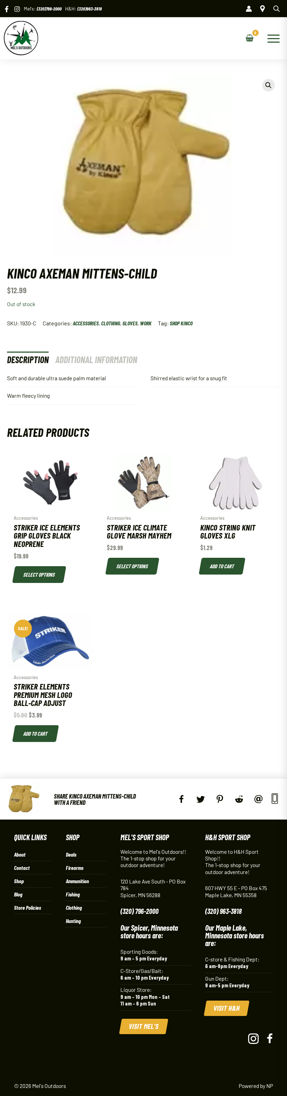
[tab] (28, 359)
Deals (71, 854)
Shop (19, 881)
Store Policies (27, 907)
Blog (18, 894)
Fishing (73, 894)
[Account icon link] (249, 9)
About (20, 854)
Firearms (74, 867)
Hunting (73, 920)
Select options (39, 574)
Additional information (96, 359)
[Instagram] (17, 9)
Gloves (130, 323)
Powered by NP (256, 1085)
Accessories (86, 323)
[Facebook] (7, 9)
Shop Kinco (181, 323)
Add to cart (221, 566)
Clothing (110, 323)
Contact (22, 867)
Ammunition (77, 881)
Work (146, 323)
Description (28, 359)
